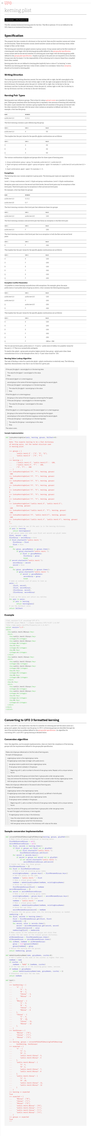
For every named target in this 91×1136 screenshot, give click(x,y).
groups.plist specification (62, 51)
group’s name (51, 100)
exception (67, 66)
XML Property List (21, 20)
